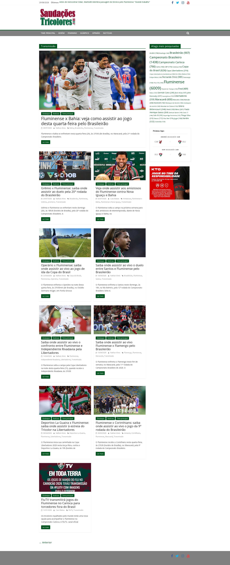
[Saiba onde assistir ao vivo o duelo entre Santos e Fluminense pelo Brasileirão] (120, 230)
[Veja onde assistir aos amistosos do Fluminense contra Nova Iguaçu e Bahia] (120, 152)
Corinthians (136, 433)
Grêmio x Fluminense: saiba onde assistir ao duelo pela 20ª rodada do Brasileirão (64, 191)
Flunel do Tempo (170, 89)
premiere (51, 202)
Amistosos (127, 199)
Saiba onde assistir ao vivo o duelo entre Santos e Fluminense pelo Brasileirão (119, 268)
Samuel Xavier (176, 112)
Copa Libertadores (177, 70)
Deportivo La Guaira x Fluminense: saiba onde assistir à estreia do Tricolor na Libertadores (65, 426)
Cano (160, 67)
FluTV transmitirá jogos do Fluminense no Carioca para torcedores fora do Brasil (60, 503)
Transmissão (99, 128)
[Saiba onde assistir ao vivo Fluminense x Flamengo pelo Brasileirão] (120, 307)
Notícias (107, 33)
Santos (98, 279)
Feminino (72, 33)
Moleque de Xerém (174, 103)
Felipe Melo (156, 77)
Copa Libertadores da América (162, 74)
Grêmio (44, 202)
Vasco (158, 118)
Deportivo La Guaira (77, 433)
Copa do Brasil (75, 276)
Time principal (48, 33)
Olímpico (84, 33)
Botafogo (164, 53)
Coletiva (177, 67)
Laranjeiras (168, 96)
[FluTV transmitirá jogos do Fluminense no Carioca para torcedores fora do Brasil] (65, 464)
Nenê (171, 109)
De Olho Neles (182, 74)
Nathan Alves (61, 128)
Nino (179, 109)
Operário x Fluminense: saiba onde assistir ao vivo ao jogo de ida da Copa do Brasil (63, 268)
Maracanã (99, 356)
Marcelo (178, 100)
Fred (183, 88)
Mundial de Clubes (169, 106)
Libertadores (66, 359)
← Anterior (45, 542)
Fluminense (88, 128)
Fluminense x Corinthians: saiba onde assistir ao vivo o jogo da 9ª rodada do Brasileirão (118, 426)
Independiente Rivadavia (50, 359)
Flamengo (128, 353)
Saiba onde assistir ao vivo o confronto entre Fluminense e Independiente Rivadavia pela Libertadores (61, 347)
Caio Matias (115, 199)
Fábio (153, 93)
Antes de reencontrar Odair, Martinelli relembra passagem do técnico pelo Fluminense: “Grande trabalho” (104, 2)
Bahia (72, 128)
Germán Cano (166, 92)
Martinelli (159, 103)
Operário (54, 279)
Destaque (46, 114)
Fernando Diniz (172, 77)
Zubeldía (160, 122)
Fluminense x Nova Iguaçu (110, 202)
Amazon (127, 433)
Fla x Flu (158, 83)
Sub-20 (158, 115)
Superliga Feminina (171, 115)
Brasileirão (79, 128)
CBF (168, 67)
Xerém (61, 33)
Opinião (96, 33)
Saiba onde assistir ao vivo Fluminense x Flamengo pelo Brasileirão (115, 345)
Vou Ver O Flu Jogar (172, 118)
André (154, 53)
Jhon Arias (181, 93)
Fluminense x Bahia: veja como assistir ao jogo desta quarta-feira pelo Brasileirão (86, 121)
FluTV (71, 510)
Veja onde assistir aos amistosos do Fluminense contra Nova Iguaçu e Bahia (118, 191)
